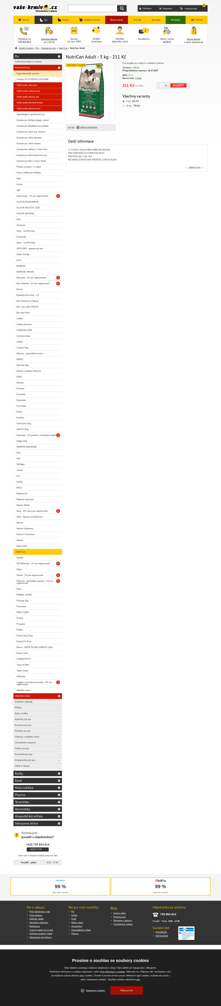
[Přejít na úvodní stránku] (35, 9)
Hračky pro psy (22, 748)
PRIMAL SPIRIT (24, 595)
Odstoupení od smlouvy (40, 937)
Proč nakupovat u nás (39, 911)
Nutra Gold (22, 546)
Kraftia (20, 482)
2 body (138, 78)
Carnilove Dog (23, 336)
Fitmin (19, 412)
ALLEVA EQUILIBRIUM (28, 202)
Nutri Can (63, 48)
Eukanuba (21, 400)
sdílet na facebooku (88, 127)
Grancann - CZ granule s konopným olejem (37, 435)
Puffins (20, 630)
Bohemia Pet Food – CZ (28, 295)
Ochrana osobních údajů (40, 933)
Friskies (20, 417)
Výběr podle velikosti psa (28, 91)
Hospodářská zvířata (29, 816)
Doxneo (20, 382)
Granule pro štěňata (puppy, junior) (33, 120)
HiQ (18, 458)
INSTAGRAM (161, 936)
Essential (21, 394)
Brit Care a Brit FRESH (27, 307)
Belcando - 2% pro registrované (31, 277)
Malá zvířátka (24, 788)
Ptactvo (20, 795)
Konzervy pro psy (23, 725)
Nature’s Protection (25, 534)
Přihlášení (147, 8)
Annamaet (21, 237)
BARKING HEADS (25, 272)
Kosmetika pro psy (24, 754)
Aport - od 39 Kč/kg (26, 242)
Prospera (21, 624)
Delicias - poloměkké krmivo (30, 353)
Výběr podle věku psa (27, 85)
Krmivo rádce (119, 913)
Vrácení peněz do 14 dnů (41, 930)
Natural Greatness (25, 528)
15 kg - (133, 106)
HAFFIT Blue (23, 429)
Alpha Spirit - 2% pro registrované (32, 196)
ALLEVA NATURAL (25, 213)
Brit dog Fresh (23, 312)
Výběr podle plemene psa (28, 108)
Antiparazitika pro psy (25, 760)
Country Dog (22, 347)
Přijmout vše (126, 990)
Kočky (19, 773)
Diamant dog (22, 365)
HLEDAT (122, 8)
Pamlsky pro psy (23, 731)
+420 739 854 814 (37, 844)
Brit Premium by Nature (28, 301)
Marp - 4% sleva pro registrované (32, 511)
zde (138, 979)
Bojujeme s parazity (122, 920)
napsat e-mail (36, 849)
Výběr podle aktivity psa (28, 97)
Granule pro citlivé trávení (29, 143)
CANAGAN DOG (24, 330)
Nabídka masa (23, 690)
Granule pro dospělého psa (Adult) (32, 126)
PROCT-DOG (23, 612)
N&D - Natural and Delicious (30, 517)
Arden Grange (23, 254)
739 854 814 (24, 41)
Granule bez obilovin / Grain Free (32, 149)
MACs (19, 487)
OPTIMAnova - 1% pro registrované (33, 563)
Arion (19, 260)
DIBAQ (20, 359)
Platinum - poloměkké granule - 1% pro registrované (35, 582)
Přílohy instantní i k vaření (29, 167)
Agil (18, 190)
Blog (113, 908)
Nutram (20, 540)
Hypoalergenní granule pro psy (31, 114)
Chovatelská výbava (123, 924)
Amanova (21, 225)
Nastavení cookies (95, 990)
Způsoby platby (36, 919)
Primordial (21, 606)
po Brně (167, 41)
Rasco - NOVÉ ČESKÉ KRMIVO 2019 (35, 647)
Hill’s (19, 452)
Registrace (167, 8)
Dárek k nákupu (22, 766)
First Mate (21, 406)
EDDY (19, 377)
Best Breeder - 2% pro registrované (33, 283)
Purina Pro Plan (24, 641)
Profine (20, 618)
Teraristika (22, 802)
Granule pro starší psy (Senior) (31, 132)
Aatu (19, 178)
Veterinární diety (22, 696)
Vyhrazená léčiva (26, 823)
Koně (18, 780)
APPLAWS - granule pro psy (30, 248)
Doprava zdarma (49, 39)
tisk (73, 127)
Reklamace (34, 926)
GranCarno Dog (24, 423)
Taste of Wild (23, 665)
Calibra (20, 318)
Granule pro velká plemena (29, 137)
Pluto (19, 589)
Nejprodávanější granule (28, 73)
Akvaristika (22, 809)
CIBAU (20, 342)
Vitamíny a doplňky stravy (27, 737)
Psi (37, 48)
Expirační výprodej (23, 702)
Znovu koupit (193, 39)
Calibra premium (24, 324)
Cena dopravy (35, 915)
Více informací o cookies (112, 971)
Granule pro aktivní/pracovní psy (32, 155)
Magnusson (22, 493)
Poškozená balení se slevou (28, 61)
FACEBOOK (161, 932)
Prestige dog (22, 600)
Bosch (19, 289)
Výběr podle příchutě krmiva (30, 102)
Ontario (20, 557)
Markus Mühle (23, 505)
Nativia (20, 522)
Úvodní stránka (26, 48)
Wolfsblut (21, 676)
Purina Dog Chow (25, 635)
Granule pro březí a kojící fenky (31, 161)
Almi (19, 219)
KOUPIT (178, 85)
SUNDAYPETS (24, 659)
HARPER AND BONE (27, 447)
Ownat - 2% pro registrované (30, 575)
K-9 (18, 476)
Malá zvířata (77, 922)
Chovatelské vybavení (25, 742)
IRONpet (21, 464)
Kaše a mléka (21, 713)
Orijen (19, 569)
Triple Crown (22, 670)
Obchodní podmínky (38, 922)
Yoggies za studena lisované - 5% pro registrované (34, 683)
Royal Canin (22, 653)
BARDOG (21, 266)
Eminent (20, 388)
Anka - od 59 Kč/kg (26, 231)
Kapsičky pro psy (23, 719)
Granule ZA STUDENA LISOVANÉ (33, 79)
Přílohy (18, 707)
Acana (19, 184)
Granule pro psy (48, 48)
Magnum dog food (25, 499)
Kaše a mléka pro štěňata (29, 172)
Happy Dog (22, 441)
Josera (20, 470)
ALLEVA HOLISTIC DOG (28, 207)
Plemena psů (119, 917)
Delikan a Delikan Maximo (29, 371)
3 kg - (132, 101)
